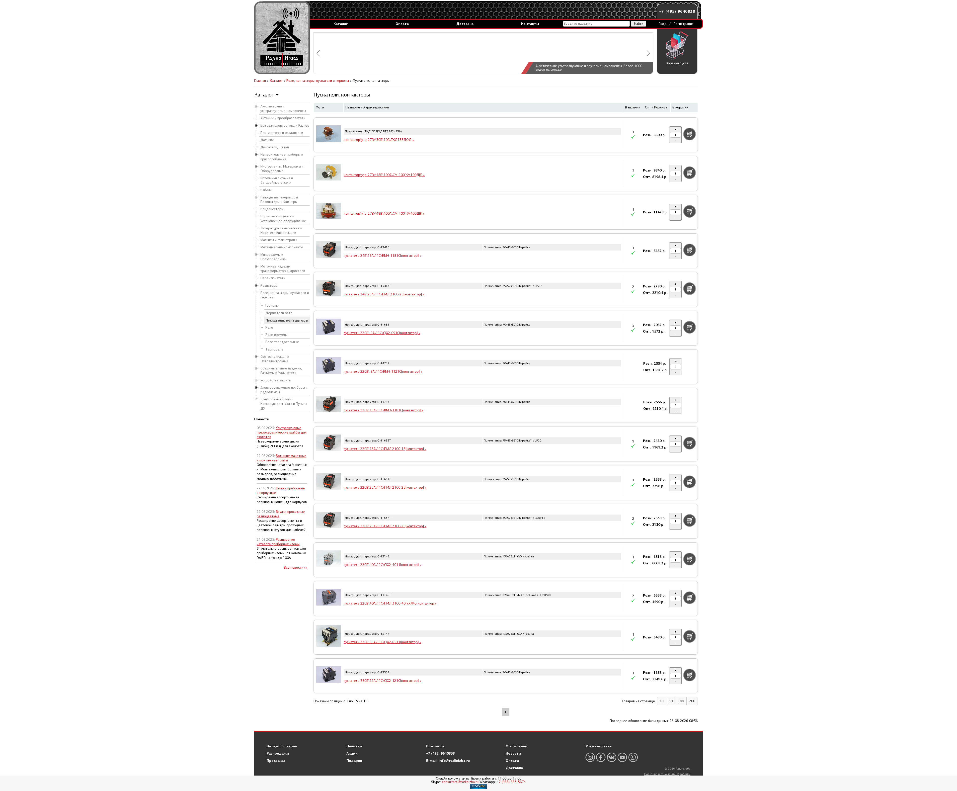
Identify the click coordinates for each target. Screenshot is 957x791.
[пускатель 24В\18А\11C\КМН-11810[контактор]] (328, 250)
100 (681, 701)
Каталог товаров (282, 746)
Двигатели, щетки (274, 147)
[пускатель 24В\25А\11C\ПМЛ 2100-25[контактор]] (328, 289)
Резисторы (269, 285)
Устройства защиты (275, 380)
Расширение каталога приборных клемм (278, 541)
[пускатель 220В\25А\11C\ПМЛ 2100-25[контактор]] (328, 482)
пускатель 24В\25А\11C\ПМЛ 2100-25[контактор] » (384, 294)
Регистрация (684, 24)
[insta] (590, 757)
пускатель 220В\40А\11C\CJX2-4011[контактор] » (382, 565)
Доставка (465, 23)
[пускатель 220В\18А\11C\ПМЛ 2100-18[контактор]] (328, 443)
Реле (269, 327)
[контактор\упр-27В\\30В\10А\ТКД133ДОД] (328, 134)
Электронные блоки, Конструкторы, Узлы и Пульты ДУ (283, 403)
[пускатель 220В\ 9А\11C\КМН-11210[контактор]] (328, 366)
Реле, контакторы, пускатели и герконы (284, 295)
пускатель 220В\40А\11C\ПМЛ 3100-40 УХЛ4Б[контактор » (390, 603)
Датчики (267, 140)
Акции (352, 753)
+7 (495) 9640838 (677, 11)
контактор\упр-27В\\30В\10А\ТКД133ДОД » (379, 140)
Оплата (402, 23)
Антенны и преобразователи (282, 118)
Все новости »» (295, 567)
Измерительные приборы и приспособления (281, 156)
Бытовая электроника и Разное (284, 125)
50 (671, 701)
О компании (516, 746)
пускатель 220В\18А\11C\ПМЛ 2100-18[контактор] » (385, 449)
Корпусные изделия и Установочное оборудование (283, 218)
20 (661, 701)
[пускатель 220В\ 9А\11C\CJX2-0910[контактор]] (328, 327)
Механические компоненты (281, 247)
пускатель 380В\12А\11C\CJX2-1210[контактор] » (382, 681)
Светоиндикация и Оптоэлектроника (274, 358)
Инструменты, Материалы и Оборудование (282, 168)
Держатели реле (279, 313)
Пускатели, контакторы (286, 320)
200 (692, 701)
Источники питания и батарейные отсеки (276, 180)
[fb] (601, 757)
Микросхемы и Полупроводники (273, 257)
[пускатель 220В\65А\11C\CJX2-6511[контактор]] (328, 636)
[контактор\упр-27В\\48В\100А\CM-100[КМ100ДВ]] (328, 173)
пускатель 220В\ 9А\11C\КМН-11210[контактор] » (383, 371)
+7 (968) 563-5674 (511, 782)
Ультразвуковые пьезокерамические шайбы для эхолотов (282, 432)
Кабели (266, 190)
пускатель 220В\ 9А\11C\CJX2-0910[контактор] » (382, 333)
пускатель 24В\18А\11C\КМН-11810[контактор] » (382, 256)
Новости (513, 753)
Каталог (340, 23)
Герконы (271, 305)
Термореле (274, 349)
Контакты (530, 23)
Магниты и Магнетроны (278, 240)
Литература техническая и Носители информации (281, 230)
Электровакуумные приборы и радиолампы (284, 389)
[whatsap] (633, 757)
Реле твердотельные (282, 342)
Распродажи (278, 753)
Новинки (354, 746)
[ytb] (622, 757)
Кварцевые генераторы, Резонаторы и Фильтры (279, 199)
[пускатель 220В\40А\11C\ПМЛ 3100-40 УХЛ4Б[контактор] (328, 598)
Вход (662, 24)
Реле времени (276, 335)
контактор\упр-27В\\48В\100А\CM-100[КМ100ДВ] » (384, 175)
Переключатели (272, 278)
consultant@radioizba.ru (460, 782)
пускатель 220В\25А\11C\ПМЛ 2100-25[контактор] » (385, 487)
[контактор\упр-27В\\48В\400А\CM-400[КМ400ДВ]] (328, 211)
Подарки (354, 760)
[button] (318, 53)
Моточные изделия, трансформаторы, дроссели (282, 268)
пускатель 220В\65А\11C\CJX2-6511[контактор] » (382, 642)
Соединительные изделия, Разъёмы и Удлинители (281, 370)
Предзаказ (276, 760)
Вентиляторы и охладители (281, 133)
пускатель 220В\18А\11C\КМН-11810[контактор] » (383, 410)
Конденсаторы (272, 209)
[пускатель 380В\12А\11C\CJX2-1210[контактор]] (328, 675)
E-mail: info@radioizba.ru (448, 760)
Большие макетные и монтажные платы (281, 458)
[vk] (611, 757)
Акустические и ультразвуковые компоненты (283, 108)
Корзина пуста (677, 63)
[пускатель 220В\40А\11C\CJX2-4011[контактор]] (328, 559)
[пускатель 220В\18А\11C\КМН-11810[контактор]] (328, 405)
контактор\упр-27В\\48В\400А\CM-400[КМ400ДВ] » (384, 213)
